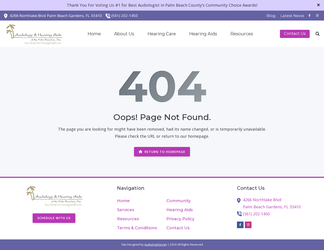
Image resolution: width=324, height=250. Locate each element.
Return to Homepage (165, 152)
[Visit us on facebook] (309, 15)
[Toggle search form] (318, 34)
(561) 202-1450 (124, 15)
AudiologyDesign (155, 244)
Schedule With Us (54, 218)
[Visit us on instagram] (317, 15)
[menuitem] (271, 16)
